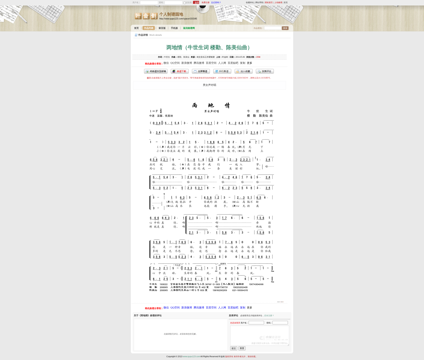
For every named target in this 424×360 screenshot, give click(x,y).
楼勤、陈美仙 (183, 57)
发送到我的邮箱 (155, 71)
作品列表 (148, 28)
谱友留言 (269, 2)
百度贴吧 (233, 62)
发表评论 (265, 71)
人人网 (222, 62)
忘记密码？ (216, 2)
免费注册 (206, 2)
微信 (166, 62)
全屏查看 (201, 71)
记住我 (189, 2)
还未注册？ (269, 315)
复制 (242, 62)
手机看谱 (222, 71)
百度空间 (211, 62)
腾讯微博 (199, 62)
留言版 (162, 28)
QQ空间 (175, 62)
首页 (286, 2)
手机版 (174, 28)
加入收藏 (244, 71)
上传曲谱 (278, 2)
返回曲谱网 (189, 28)
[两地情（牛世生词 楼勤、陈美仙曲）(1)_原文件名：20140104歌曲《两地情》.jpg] (209, 301)
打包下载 (180, 71)
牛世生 (167, 57)
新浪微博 (186, 62)
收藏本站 (250, 2)
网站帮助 (259, 2)
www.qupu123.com (191, 356)
